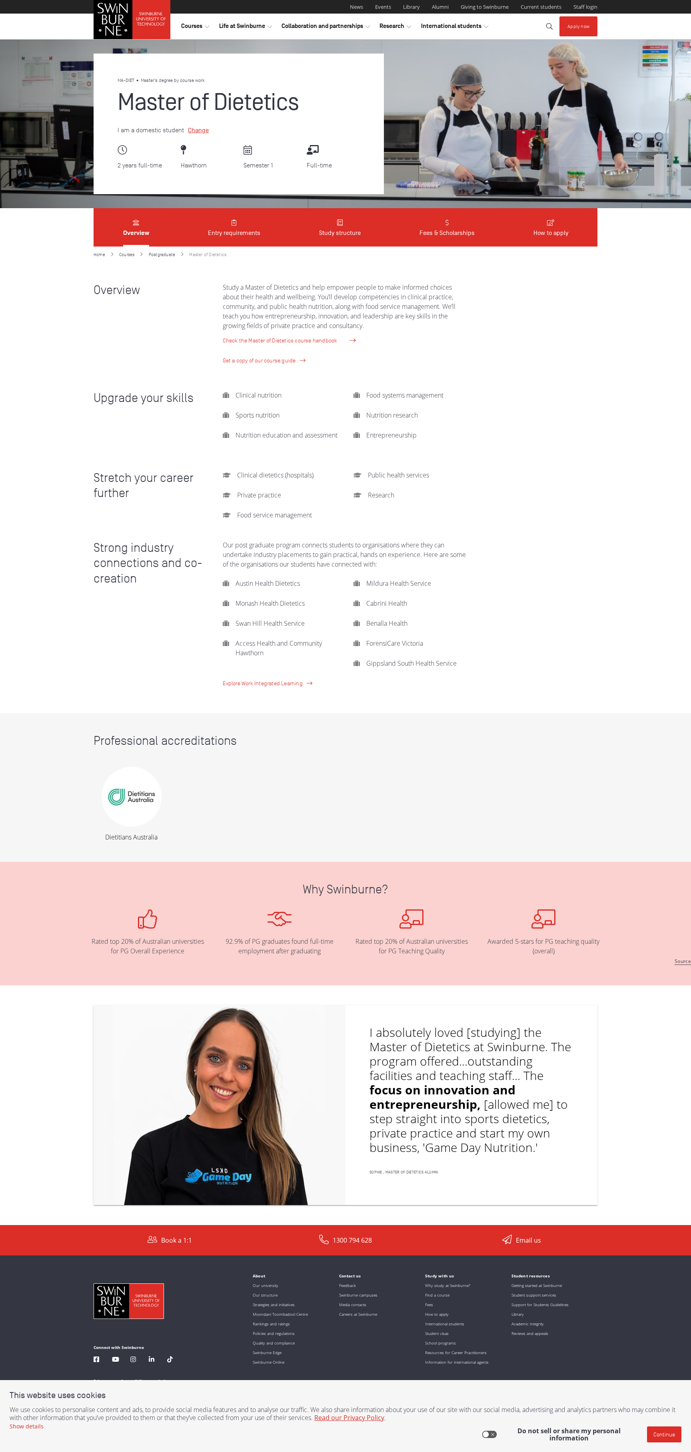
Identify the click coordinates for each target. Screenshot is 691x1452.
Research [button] (395, 28)
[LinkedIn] (151, 1360)
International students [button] (454, 28)
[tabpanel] (345, 736)
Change (198, 130)
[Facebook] (96, 1360)
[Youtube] (115, 1360)
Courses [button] (195, 28)
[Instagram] (133, 1360)
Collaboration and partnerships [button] (326, 28)
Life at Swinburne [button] (245, 28)
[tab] (136, 227)
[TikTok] (170, 1360)
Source (683, 961)
